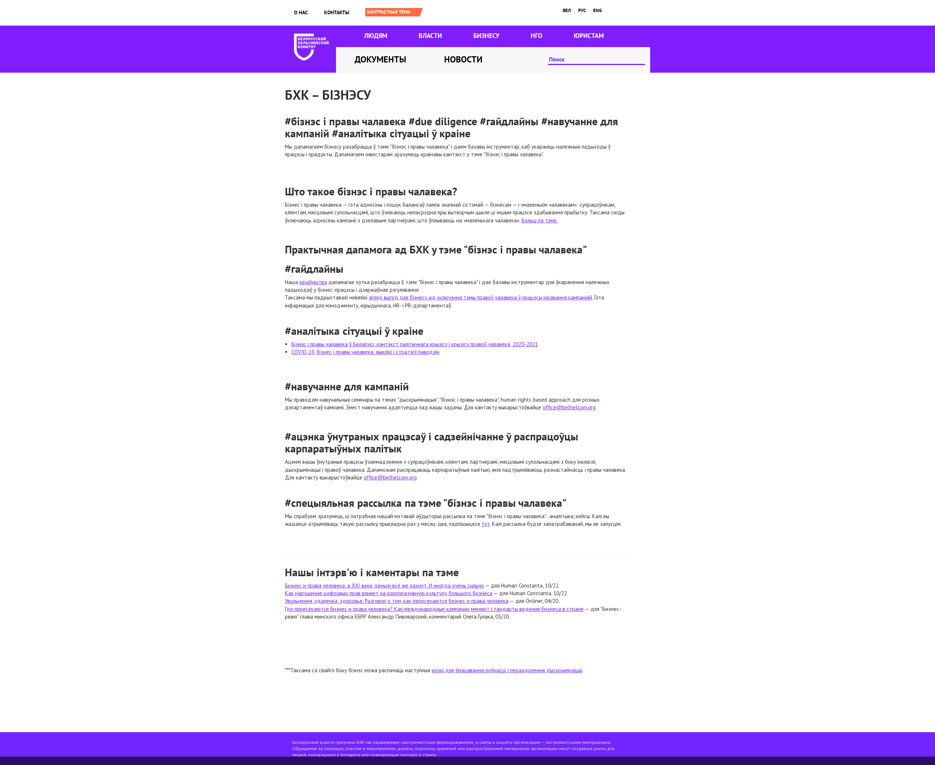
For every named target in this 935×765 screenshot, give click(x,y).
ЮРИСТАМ (589, 35)
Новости (463, 59)
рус (582, 10)
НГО (536, 35)
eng (597, 10)
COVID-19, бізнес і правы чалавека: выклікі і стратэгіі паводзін (365, 351)
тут (485, 523)
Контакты (336, 12)
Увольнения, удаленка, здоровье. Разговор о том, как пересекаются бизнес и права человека (396, 600)
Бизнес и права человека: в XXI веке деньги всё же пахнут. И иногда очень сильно (384, 585)
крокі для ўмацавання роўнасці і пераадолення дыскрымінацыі (507, 670)
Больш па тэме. (540, 220)
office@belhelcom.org (569, 407)
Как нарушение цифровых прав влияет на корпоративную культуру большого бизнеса (388, 593)
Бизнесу (486, 35)
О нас (301, 12)
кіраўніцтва (313, 282)
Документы (380, 59)
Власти (430, 35)
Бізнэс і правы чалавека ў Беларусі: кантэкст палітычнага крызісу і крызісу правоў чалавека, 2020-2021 (414, 344)
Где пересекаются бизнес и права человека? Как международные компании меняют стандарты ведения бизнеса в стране (434, 608)
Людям (375, 35)
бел (567, 10)
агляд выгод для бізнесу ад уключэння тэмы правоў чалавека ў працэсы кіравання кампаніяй (480, 297)
